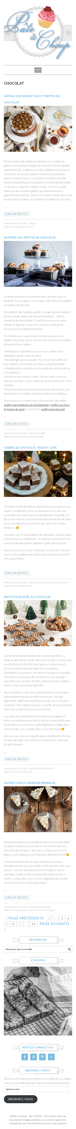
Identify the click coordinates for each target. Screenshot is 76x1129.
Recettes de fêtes (61, 582)
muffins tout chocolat (53, 409)
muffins (24, 436)
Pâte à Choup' (38, 31)
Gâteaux (32, 223)
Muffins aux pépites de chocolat (30, 237)
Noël (31, 582)
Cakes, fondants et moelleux (40, 907)
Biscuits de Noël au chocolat (27, 597)
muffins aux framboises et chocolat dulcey (27, 404)
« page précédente (25, 918)
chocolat (16, 226)
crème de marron (39, 910)
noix (31, 586)
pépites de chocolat (35, 436)
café (15, 586)
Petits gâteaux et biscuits (43, 582)
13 (33, 924)
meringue (51, 910)
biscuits (16, 772)
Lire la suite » (17, 213)
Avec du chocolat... (20, 223)
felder (23, 226)
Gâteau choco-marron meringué (29, 783)
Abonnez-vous (20, 1099)
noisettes (29, 226)
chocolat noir (26, 910)
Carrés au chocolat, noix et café (30, 447)
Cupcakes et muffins (37, 433)
